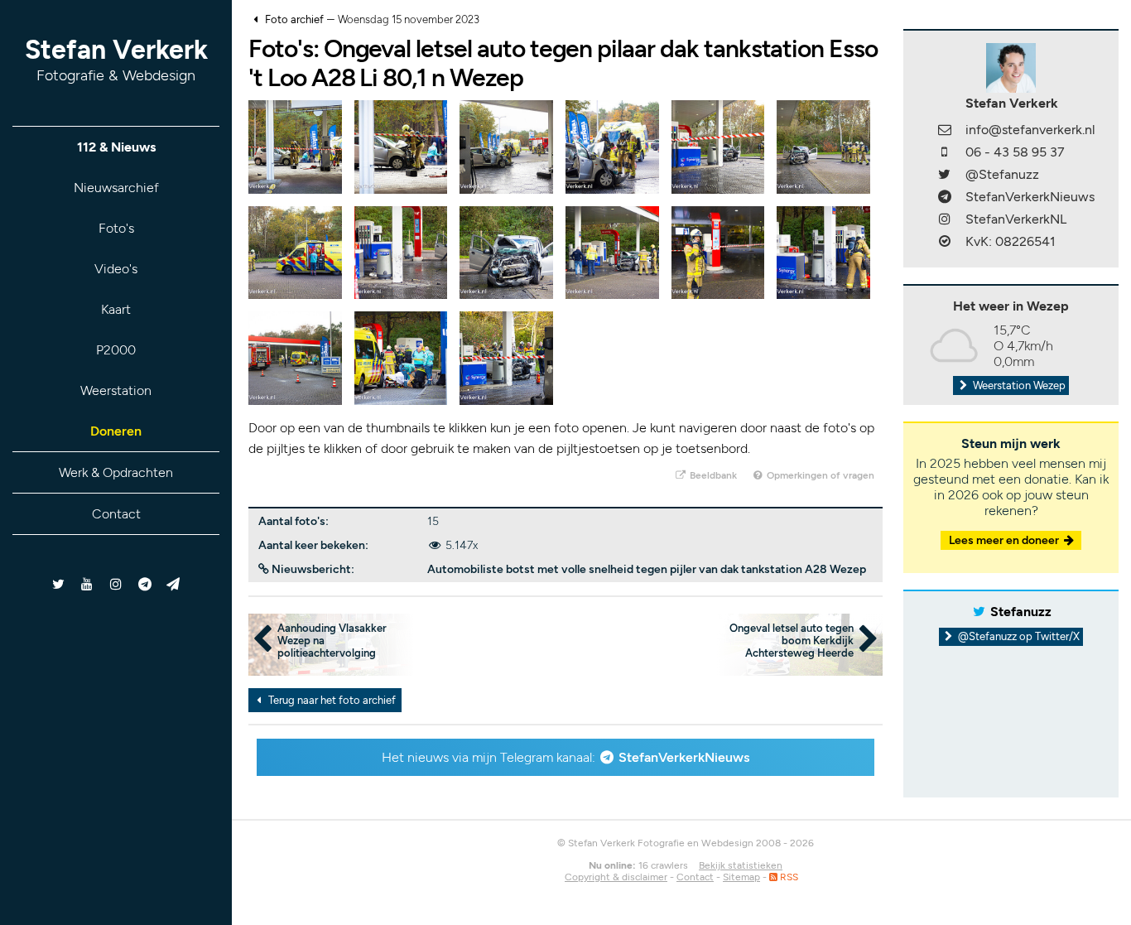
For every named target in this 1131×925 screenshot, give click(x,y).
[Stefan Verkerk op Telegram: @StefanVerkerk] (173, 584)
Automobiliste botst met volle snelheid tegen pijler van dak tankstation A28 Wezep (646, 569)
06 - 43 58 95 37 (1015, 152)
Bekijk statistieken (740, 865)
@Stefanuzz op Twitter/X (1017, 636)
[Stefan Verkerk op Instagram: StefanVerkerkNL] (116, 584)
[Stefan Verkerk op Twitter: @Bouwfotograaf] (59, 584)
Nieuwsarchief (116, 187)
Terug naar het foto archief (331, 700)
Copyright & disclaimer (616, 877)
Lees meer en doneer (1005, 540)
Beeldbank (712, 475)
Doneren (116, 431)
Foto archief (294, 19)
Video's (115, 269)
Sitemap (741, 877)
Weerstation (116, 390)
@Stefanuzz (1002, 174)
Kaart (116, 309)
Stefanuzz (1021, 611)
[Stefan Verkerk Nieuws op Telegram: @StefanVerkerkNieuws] (144, 584)
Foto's (116, 228)
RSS (787, 877)
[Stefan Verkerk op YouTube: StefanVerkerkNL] (87, 584)
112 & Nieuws (116, 147)
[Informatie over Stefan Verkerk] (1011, 67)
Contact (116, 514)
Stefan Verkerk (116, 59)
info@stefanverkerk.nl (1030, 129)
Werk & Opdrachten (116, 472)
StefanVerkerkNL (1015, 219)
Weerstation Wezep (1018, 385)
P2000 (116, 350)
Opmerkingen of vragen (819, 475)
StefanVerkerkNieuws (683, 757)
